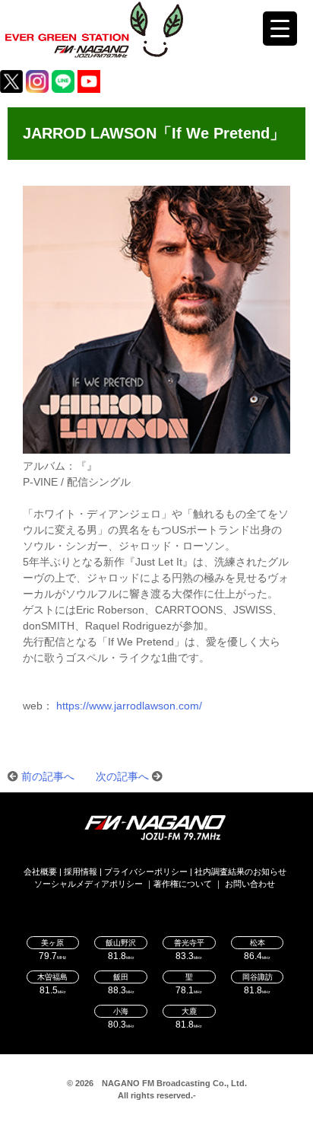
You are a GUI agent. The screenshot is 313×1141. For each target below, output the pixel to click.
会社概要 (40, 871)
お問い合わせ (250, 883)
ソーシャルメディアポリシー (88, 883)
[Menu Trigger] (280, 28)
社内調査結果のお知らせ (240, 871)
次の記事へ (122, 776)
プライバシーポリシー (146, 871)
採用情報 (80, 871)
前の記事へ (47, 776)
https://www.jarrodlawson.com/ (129, 706)
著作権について (182, 883)
